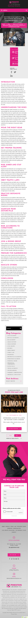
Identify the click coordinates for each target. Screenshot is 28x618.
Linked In (11, 76)
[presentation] (10, 435)
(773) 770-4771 (15, 6)
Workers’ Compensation (14, 528)
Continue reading (13, 428)
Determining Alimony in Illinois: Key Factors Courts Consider (14, 419)
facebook (9, 559)
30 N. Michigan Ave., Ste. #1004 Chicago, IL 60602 (14, 544)
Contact (14, 532)
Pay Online (13, 554)
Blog (24, 530)
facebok (11, 72)
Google (18, 559)
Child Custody (12, 341)
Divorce (10, 348)
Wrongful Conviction (14, 374)
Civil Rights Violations (8, 530)
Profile (8, 526)
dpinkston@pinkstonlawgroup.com (14, 578)
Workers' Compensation (15, 372)
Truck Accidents (13, 368)
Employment (11, 350)
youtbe (16, 559)
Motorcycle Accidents (17, 64)
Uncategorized (12, 370)
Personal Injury (12, 360)
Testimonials (19, 530)
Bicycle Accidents (13, 337)
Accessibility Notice (21, 612)
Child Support (12, 344)
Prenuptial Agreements (11, 364)
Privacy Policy (14, 614)
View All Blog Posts (12, 438)
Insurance (11, 354)
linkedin (14, 559)
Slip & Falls (11, 366)
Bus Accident (11, 339)
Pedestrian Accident (14, 358)
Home (3, 526)
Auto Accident (12, 335)
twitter (15, 72)
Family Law (11, 352)
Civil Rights (11, 346)
